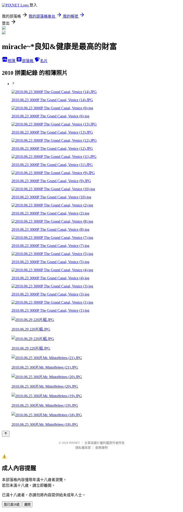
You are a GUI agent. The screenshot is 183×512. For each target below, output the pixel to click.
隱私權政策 (83, 447)
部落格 (28, 61)
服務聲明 (101, 447)
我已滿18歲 (12, 504)
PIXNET (74, 443)
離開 (27, 504)
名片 (44, 61)
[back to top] (6, 434)
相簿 (12, 61)
